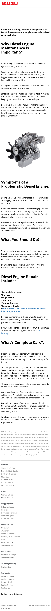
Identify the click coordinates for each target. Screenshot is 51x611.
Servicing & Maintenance (11, 536)
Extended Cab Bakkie (9, 471)
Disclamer (13, 605)
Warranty (5, 531)
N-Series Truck (7, 480)
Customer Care (7, 545)
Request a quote (7, 516)
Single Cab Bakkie (8, 468)
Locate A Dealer (7, 518)
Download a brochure (9, 513)
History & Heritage (8, 554)
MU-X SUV (5, 477)
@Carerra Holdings (43, 605)
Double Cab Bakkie (8, 474)
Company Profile (7, 557)
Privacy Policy (5, 608)
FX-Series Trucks (7, 485)
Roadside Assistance (9, 534)
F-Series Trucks (7, 483)
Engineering (6, 567)
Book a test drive (7, 579)
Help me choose (7, 507)
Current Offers (7, 495)
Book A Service (7, 542)
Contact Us (5, 588)
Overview (5, 528)
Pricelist (4, 510)
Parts (3, 539)
